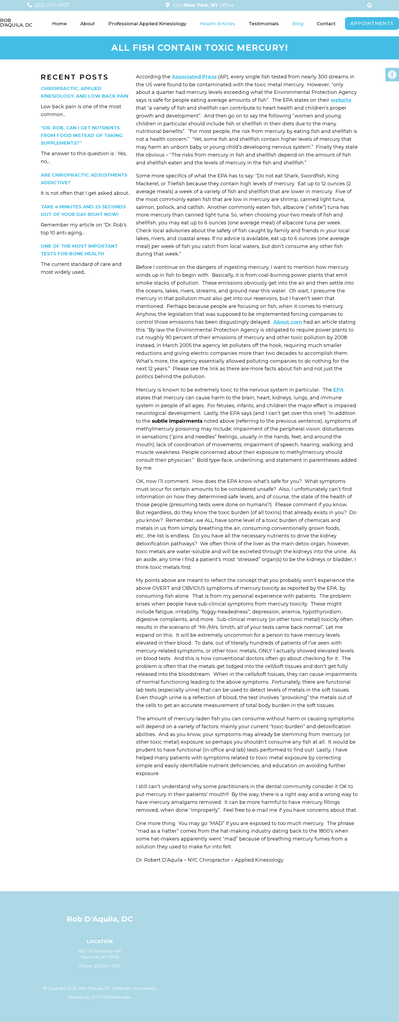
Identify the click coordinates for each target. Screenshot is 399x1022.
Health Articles (217, 23)
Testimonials (264, 23)
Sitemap (122, 988)
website (341, 100)
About (87, 23)
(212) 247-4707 (51, 5)
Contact (326, 23)
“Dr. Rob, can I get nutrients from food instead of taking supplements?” (82, 135)
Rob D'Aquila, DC (16, 22)
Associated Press (194, 77)
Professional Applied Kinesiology (147, 23)
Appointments (372, 23)
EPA (338, 390)
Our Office (203, 5)
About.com (287, 322)
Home (59, 23)
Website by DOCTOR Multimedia (99, 997)
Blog (297, 23)
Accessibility (145, 988)
